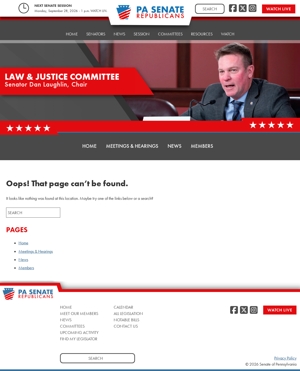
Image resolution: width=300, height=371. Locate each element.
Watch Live (278, 8)
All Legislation (128, 313)
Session (142, 34)
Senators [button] (95, 34)
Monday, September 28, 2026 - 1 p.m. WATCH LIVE (71, 10)
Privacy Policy (285, 358)
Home (72, 34)
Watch (227, 34)
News (119, 34)
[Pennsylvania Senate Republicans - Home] (150, 14)
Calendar (123, 307)
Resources (202, 34)
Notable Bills (126, 319)
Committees (170, 34)
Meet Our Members (79, 313)
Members (202, 146)
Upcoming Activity (79, 332)
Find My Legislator (78, 338)
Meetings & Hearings (132, 146)
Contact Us (126, 326)
